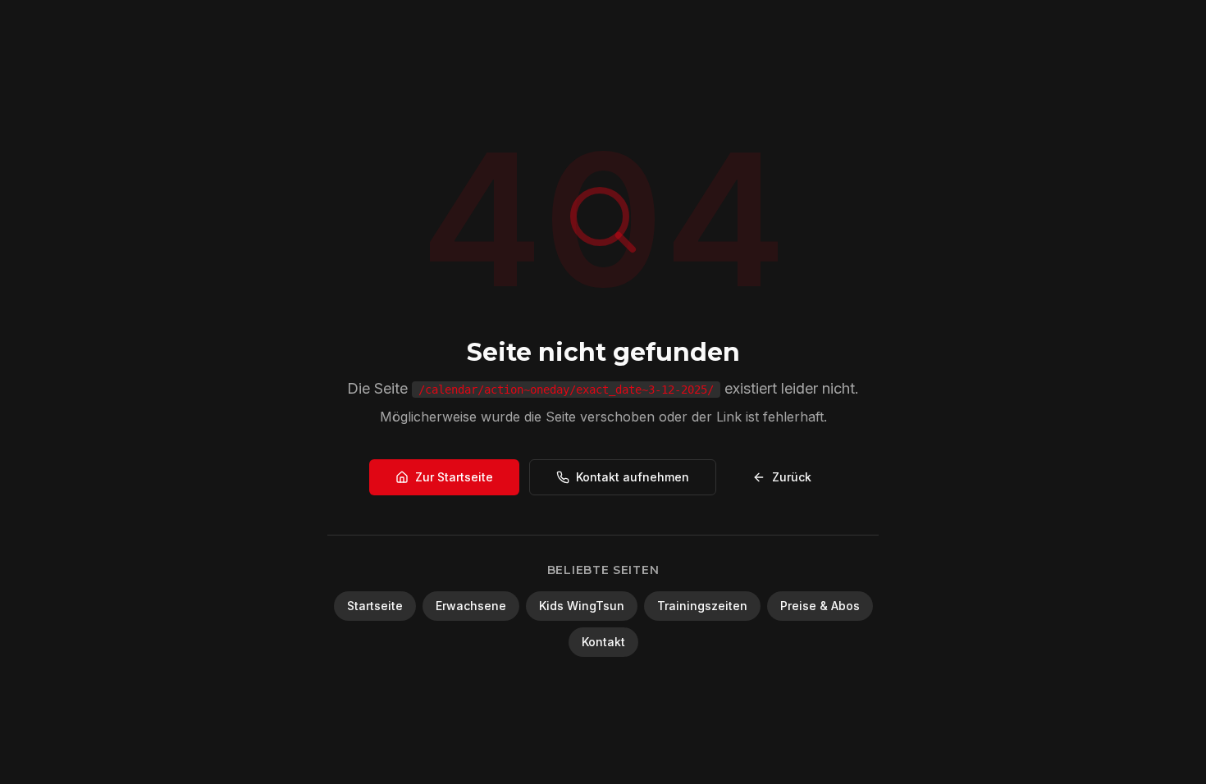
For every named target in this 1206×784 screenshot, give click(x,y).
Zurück (791, 477)
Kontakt (603, 642)
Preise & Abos (820, 606)
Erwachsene (471, 606)
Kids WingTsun (581, 606)
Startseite (375, 606)
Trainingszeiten (702, 606)
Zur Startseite (454, 477)
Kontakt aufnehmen (632, 477)
